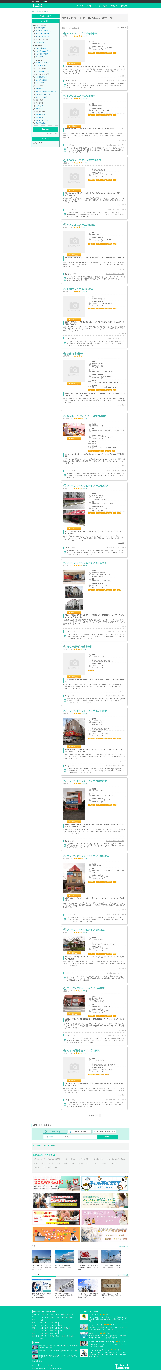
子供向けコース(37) (42, 120)
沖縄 (41, 1339)
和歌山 (66, 1328)
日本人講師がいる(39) (43, 94)
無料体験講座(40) (41, 77)
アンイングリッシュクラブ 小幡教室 (86, 988)
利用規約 (34, 1365)
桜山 (88, 1163)
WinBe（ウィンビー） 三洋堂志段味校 (86, 416)
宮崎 (71, 1336)
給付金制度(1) (40, 117)
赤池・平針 (113, 1163)
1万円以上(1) (40, 42)
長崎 (57, 1336)
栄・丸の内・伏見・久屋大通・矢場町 (47, 1159)
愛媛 (41, 1333)
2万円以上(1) (40, 57)
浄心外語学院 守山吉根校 (79, 646)
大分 (67, 1336)
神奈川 (47, 1317)
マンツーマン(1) (41, 65)
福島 (71, 1314)
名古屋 (73, 1159)
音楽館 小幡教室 (75, 353)
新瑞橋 (36, 1168)
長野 (46, 1325)
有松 (58, 1163)
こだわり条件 (48, 1137)
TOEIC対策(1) (40, 83)
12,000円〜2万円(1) (42, 54)
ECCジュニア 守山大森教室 (81, 224)
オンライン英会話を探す (106, 1132)
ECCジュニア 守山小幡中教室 (82, 33)
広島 (41, 1331)
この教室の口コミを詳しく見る (115, 80)
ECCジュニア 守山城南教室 (81, 95)
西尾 (104, 1163)
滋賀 (56, 1328)
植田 (43, 1163)
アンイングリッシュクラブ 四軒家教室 (87, 781)
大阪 (41, 1328)
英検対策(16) (40, 88)
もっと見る (121, 76)
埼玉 (52, 1317)
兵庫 (46, 1328)
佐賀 (62, 1336)
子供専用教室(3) (41, 123)
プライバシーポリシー (46, 1365)
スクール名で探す (81, 1132)
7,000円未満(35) (41, 48)
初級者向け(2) (40, 114)
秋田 (57, 1314)
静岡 (46, 1322)
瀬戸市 (96, 1163)
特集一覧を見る (123, 1246)
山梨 (41, 1320)
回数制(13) (39, 109)
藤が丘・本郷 (98, 1159)
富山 (56, 1325)
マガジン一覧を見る (122, 1275)
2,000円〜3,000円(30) (43, 31)
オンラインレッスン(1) (43, 63)
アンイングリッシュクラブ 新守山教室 (87, 711)
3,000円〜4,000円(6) (42, 33)
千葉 (57, 1317)
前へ (92, 1115)
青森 (48, 1314)
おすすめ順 (120, 27)
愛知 (41, 1322)
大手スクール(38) (41, 97)
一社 (65, 1159)
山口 (51, 1331)
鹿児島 (52, 1336)
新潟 (41, 1325)
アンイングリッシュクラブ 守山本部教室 (88, 856)
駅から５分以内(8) (41, 80)
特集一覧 (114, 6)
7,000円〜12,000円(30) (43, 51)
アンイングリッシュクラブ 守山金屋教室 (88, 485)
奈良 (60, 1328)
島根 (60, 1331)
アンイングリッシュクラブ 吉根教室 (86, 929)
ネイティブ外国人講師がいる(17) (46, 91)
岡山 (46, 1331)
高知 (51, 1333)
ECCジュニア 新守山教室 (80, 289)
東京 (41, 1317)
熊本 (46, 1336)
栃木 (71, 1317)
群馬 (67, 1317)
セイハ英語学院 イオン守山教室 (83, 1050)
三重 (51, 1322)
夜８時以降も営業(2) (42, 71)
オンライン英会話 (101, 6)
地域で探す (56, 1132)
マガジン (125, 6)
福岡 (41, 1336)
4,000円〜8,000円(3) (42, 36)
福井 (60, 1325)
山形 (67, 1314)
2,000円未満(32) (41, 28)
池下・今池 (46, 1168)
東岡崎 (80, 1163)
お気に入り (74, 64)
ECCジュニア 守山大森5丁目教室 (84, 160)
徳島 (56, 1333)
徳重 (35, 1163)
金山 (65, 1163)
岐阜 (56, 1322)
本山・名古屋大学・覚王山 (116, 1159)
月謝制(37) (39, 106)
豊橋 (72, 1163)
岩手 (52, 1314)
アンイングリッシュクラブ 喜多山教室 (87, 562)
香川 (46, 1333)
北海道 (42, 1314)
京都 (51, 1328)
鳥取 (56, 1331)
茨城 (62, 1317)
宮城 (62, 1314)
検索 (90, 6)
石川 (51, 1325)
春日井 (51, 1163)
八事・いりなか (85, 1159)
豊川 (56, 1168)
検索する (45, 129)
